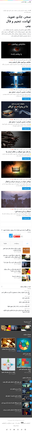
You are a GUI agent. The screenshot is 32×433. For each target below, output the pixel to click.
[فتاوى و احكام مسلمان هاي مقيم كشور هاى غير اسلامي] (26, 340)
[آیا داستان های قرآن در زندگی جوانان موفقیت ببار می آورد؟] (26, 361)
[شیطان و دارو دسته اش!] (16, 199)
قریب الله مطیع (27, 59)
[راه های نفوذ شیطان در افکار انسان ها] (16, 139)
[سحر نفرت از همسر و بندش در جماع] (16, 289)
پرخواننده (16, 333)
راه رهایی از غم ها (16, 366)
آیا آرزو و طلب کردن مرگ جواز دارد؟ (12, 352)
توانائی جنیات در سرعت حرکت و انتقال (18, 181)
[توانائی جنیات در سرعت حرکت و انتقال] (16, 169)
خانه (29, 10)
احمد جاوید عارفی (26, 89)
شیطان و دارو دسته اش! (23, 211)
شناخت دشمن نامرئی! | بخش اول (20, 122)
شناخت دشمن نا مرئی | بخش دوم (20, 92)
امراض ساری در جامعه (19, 10)
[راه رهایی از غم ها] (26, 368)
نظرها (5, 333)
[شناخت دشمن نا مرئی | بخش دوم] (16, 79)
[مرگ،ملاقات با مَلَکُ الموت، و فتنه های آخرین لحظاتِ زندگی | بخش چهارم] (26, 347)
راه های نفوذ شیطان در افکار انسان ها (18, 152)
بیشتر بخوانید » (26, 69)
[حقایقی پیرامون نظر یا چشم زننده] (16, 50)
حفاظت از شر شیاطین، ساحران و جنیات (18, 271)
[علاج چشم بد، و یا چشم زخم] (16, 229)
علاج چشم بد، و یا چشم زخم (22, 241)
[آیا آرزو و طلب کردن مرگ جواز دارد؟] (26, 354)
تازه (27, 333)
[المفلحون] (23, 2)
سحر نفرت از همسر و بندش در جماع (19, 301)
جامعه (26, 10)
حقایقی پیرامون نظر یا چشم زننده (20, 62)
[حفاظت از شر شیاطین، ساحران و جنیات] (16, 259)
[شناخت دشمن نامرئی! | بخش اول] (16, 109)
